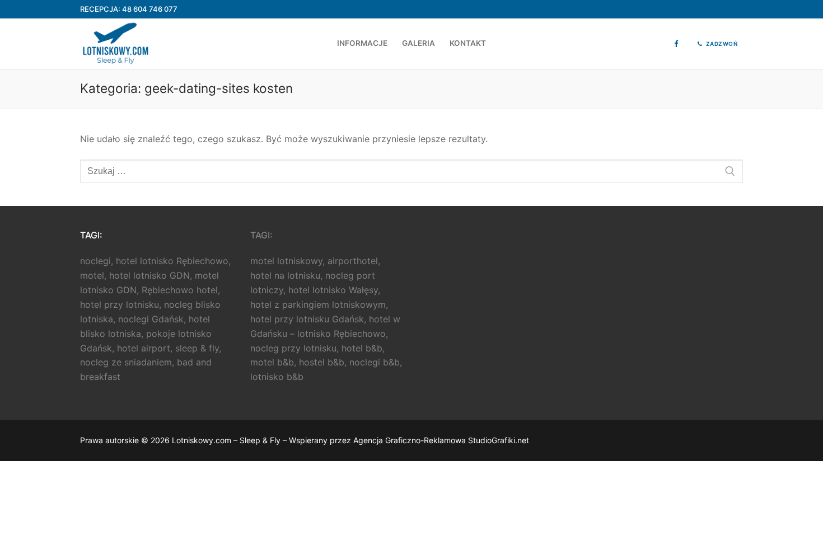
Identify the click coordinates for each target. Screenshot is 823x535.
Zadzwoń (720, 43)
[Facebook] (676, 43)
